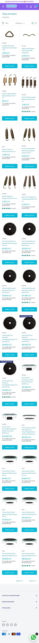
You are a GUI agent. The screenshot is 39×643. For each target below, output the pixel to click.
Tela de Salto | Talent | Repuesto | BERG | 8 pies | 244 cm (29, 473)
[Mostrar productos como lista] (36, 23)
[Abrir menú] (3, 6)
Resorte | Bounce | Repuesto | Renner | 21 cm (9, 197)
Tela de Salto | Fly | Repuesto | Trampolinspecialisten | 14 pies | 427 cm (9, 384)
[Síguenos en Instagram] (7, 624)
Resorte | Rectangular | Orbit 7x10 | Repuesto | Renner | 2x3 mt (28, 150)
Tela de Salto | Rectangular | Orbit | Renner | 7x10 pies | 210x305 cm (27, 381)
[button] (26, 111)
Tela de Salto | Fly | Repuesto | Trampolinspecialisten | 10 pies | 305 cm (9, 338)
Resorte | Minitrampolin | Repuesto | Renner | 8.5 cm (29, 99)
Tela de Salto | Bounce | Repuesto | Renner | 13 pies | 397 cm (28, 290)
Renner (4, 43)
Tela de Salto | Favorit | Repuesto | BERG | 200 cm (29, 513)
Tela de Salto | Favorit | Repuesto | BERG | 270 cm (9, 554)
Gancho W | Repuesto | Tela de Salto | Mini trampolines (28, 50)
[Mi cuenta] (31, 6)
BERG (3, 146)
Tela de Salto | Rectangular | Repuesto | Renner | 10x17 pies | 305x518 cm (9, 430)
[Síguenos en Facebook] (3, 624)
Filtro (6, 23)
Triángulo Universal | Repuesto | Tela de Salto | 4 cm (9, 48)
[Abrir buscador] (27, 6)
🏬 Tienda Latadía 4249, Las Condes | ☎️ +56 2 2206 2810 (19, 1)
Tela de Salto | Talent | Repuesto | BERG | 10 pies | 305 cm (9, 514)
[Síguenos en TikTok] (15, 624)
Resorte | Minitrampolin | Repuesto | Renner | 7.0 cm (9, 96)
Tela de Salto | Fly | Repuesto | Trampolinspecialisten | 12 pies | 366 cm (29, 338)
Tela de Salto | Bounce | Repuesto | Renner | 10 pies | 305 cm (28, 243)
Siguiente (32, 581)
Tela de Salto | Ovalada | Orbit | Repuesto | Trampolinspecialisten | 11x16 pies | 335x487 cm (28, 431)
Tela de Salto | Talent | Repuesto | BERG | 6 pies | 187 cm (9, 473)
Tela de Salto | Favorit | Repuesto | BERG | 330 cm (29, 554)
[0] (35, 6)
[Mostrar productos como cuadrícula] (32, 23)
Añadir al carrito (10, 66)
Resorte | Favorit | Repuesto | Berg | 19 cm (9, 150)
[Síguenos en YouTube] (11, 624)
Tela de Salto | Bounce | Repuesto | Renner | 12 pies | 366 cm (9, 290)
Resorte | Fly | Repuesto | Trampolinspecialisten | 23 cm (29, 199)
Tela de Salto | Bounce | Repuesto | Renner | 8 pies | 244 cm (9, 243)
